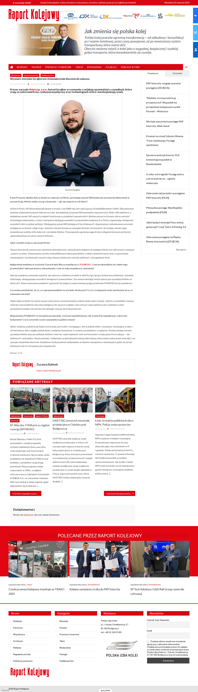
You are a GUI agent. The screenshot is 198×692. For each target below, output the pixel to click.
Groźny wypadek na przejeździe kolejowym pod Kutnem (27, 493)
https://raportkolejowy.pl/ (49, 370)
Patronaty (18, 627)
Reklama (17, 647)
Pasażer (36, 67)
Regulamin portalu (22, 654)
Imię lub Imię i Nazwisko (158, 620)
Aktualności (16, 75)
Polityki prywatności (22, 661)
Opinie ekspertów (31, 75)
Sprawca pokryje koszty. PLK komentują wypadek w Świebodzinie (163, 159)
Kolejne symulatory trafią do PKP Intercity (94, 589)
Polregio (111, 67)
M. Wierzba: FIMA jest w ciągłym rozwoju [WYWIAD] (30, 427)
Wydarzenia (94, 67)
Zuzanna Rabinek (37, 84)
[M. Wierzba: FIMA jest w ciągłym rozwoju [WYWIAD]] (30, 399)
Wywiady (22, 67)
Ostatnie (177, 73)
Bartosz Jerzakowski (76, 433)
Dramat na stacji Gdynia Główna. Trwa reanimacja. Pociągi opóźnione (165, 140)
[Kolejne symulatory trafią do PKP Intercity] (99, 559)
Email (149, 630)
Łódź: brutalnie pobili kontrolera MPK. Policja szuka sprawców (114, 422)
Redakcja (17, 621)
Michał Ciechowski (117, 429)
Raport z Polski (42, 416)
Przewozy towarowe (58, 67)
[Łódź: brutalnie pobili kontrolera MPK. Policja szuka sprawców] (115, 399)
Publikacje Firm (130, 67)
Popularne (153, 73)
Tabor (79, 67)
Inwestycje (28, 416)
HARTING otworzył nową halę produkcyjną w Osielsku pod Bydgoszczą (71, 424)
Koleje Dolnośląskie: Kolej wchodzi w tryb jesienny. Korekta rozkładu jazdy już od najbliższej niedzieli (88, 2)
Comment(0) (55, 84)
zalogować (28, 514)
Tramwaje (100, 416)
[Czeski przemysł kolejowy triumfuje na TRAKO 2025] (38, 559)
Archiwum (18, 641)
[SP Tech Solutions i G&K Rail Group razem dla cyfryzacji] (159, 559)
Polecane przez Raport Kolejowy (100, 535)
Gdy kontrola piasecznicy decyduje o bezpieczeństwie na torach (120, 493)
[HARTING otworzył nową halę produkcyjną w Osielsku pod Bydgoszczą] (73, 399)
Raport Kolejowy (33, 433)
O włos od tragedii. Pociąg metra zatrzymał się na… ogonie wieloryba (165, 179)
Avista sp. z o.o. (38, 89)
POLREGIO (85, 264)
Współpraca (19, 634)
